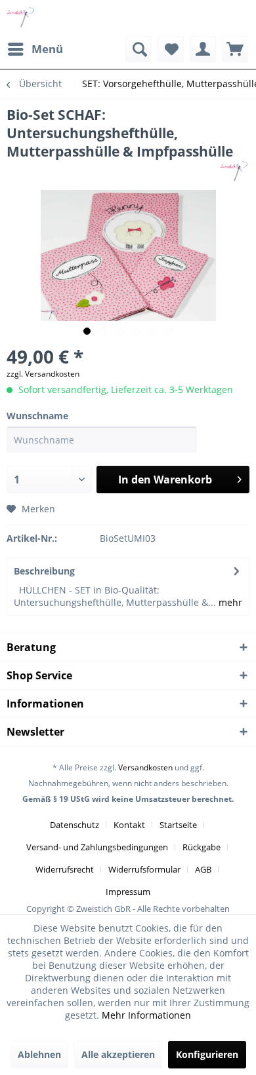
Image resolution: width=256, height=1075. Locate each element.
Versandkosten (145, 767)
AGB (203, 869)
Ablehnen (39, 1054)
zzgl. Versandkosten (43, 373)
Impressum (128, 891)
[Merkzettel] (171, 49)
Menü (47, 48)
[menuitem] (35, 49)
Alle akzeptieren (118, 1054)
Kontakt (129, 825)
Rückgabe (201, 847)
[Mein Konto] (203, 49)
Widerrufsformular (144, 869)
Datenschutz (74, 825)
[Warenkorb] (235, 49)
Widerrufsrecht (64, 869)
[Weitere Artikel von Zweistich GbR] (234, 171)
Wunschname (37, 415)
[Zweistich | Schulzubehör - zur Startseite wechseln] (21, 18)
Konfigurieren (207, 1054)
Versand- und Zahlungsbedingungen (97, 847)
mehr (229, 602)
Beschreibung (44, 571)
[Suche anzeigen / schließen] (138, 49)
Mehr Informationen (146, 1015)
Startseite (178, 825)
